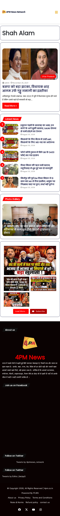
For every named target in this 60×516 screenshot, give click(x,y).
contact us (45, 502)
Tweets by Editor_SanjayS (13, 476)
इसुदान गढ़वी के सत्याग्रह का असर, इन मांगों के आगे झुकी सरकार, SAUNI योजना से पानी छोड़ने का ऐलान (38, 128)
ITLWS (36, 493)
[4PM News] (13, 12)
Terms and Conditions (42, 497)
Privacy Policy (24, 497)
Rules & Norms (17, 502)
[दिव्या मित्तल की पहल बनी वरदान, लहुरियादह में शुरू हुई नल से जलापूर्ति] (10, 169)
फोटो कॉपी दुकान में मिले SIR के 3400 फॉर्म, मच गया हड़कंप (37, 154)
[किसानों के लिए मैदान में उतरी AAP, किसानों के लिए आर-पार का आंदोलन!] (10, 143)
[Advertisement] (39, 12)
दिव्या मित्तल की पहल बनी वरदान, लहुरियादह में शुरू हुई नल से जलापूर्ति (36, 167)
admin (7, 83)
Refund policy (32, 502)
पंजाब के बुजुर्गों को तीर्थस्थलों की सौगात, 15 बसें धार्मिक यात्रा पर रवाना (29, 231)
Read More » (11, 105)
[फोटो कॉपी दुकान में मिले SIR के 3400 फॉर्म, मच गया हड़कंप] (10, 156)
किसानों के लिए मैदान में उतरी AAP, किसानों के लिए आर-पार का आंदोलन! (37, 141)
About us (12, 497)
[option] (30, 220)
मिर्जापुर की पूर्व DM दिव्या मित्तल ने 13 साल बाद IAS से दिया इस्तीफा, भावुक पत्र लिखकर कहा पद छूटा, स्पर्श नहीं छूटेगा (38, 181)
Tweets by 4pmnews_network (30, 462)
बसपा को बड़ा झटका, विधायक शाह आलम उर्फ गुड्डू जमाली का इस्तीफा (25, 89)
